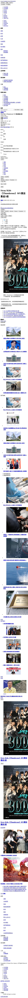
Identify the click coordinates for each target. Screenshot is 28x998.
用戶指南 (5, 105)
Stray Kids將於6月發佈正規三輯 (11, 311)
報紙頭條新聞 (4, 65)
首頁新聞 (3, 827)
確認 (2, 186)
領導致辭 (5, 99)
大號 (6, 223)
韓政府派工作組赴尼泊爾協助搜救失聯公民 (11, 696)
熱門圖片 (3, 621)
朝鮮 (2, 44)
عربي (4, 974)
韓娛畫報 (5, 52)
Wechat (5, 22)
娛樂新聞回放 (4, 62)
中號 (6, 221)
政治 (2, 33)
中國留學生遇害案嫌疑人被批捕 (9, 855)
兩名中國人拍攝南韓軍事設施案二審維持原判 (14, 886)
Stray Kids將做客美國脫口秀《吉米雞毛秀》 (14, 314)
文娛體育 (3, 41)
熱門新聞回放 (4, 60)
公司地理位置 (6, 104)
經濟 (2, 36)
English (5, 971)
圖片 (2, 49)
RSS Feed (5, 25)
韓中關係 (3, 46)
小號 (6, 220)
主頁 (2, 893)
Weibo (4, 20)
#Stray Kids (3, 111)
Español (5, 976)
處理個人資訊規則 (5, 981)
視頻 (2, 55)
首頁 (4, 95)
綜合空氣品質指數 (5, 127)
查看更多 (5, 118)
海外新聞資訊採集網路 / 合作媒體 (11, 102)
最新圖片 (5, 50)
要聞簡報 (5, 940)
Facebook (5, 23)
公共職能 (5, 98)
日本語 (5, 973)
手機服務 (5, 88)
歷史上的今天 (4, 68)
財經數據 (5, 74)
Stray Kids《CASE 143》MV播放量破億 (13, 312)
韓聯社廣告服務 (7, 81)
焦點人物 (5, 73)
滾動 (2, 30)
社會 (2, 38)
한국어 (5, 970)
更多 (2, 619)
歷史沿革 (5, 101)
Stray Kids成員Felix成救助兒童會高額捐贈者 (14, 317)
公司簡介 (5, 96)
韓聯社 (2, 112)
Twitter (5, 24)
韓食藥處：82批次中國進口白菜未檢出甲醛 (11, 883)
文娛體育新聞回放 (8, 933)
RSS (4, 86)
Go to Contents (4, 1)
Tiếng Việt (5, 978)
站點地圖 (5, 89)
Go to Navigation (12, 1)
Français (5, 977)
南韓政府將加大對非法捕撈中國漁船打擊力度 (14, 889)
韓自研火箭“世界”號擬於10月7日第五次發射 (14, 888)
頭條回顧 (3, 57)
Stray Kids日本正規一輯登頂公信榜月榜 (13, 315)
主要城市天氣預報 (8, 80)
